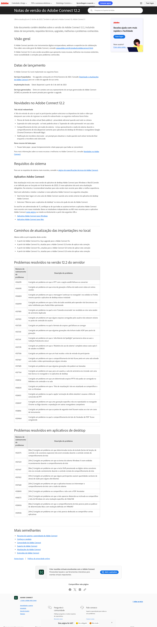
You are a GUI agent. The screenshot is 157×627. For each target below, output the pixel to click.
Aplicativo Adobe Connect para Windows (32, 216)
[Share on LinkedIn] (79, 590)
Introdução (23, 608)
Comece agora (90, 619)
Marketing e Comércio (63, 3)
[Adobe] (4, 3)
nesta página (31, 212)
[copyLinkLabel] (84, 590)
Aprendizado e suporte (26, 605)
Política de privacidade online (39, 559)
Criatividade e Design (18, 3)
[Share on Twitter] (75, 590)
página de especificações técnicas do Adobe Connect (78, 170)
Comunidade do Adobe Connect (29, 543)
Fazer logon (150, 3)
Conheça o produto (24, 539)
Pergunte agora (58, 619)
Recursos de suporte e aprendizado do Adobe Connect (37, 536)
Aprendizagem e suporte (85, 3)
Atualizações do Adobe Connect (29, 549)
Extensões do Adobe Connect (28, 553)
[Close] (112, 622)
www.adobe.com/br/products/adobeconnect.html (74, 48)
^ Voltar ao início (138, 601)
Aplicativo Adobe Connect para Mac (30, 219)
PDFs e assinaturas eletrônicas (40, 3)
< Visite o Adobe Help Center (28, 600)
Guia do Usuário (24, 611)
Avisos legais (19, 559)
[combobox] (115, 10)
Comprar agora (105, 3)
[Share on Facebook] (70, 590)
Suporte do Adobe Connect (27, 546)
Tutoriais (22, 614)
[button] (141, 3)
